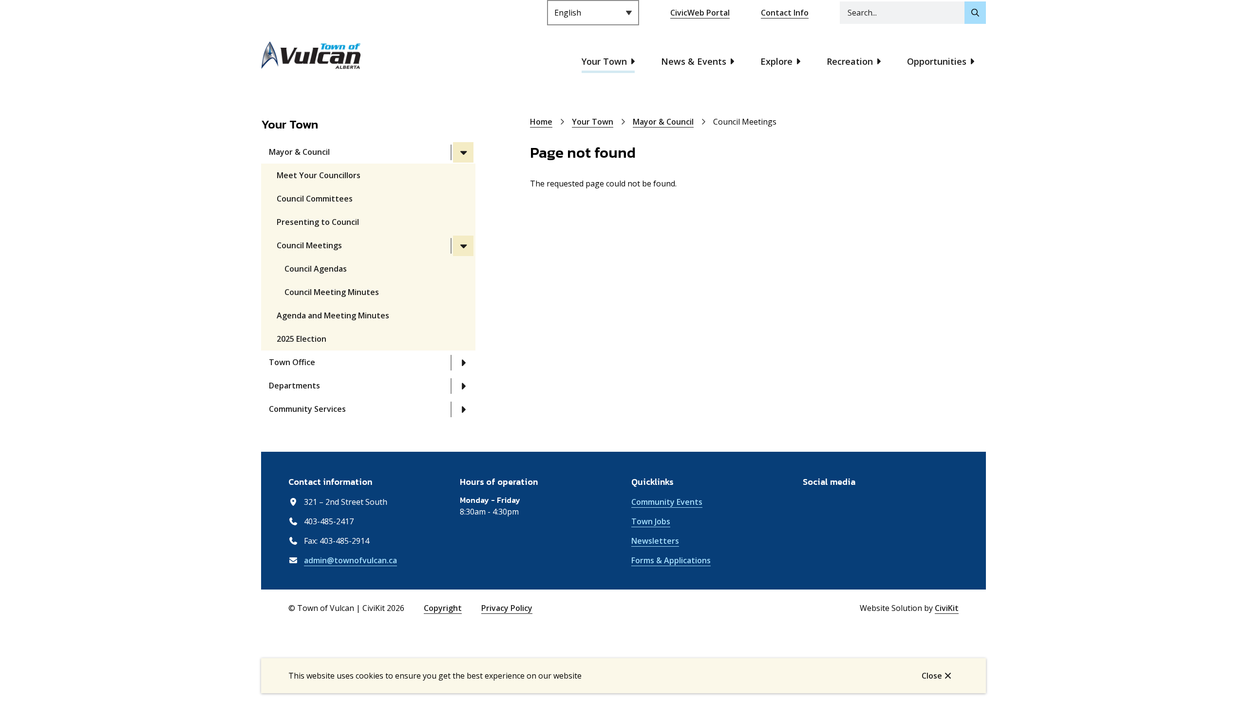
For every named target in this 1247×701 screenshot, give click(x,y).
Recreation (850, 61)
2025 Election (301, 338)
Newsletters (655, 540)
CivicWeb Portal (700, 12)
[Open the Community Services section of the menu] (463, 409)
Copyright (443, 608)
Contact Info (785, 12)
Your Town (604, 61)
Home (541, 121)
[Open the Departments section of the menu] (463, 386)
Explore (776, 61)
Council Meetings (309, 245)
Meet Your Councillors (318, 175)
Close (932, 675)
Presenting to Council (318, 222)
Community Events (666, 502)
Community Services (307, 409)
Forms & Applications (671, 560)
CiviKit (947, 608)
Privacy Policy (506, 608)
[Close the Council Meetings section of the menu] (463, 246)
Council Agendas (315, 268)
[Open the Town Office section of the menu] (463, 362)
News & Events (693, 61)
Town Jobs (650, 521)
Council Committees (315, 198)
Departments (294, 385)
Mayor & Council (299, 152)
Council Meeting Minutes (331, 292)
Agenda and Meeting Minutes (333, 315)
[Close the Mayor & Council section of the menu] (463, 152)
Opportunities (936, 61)
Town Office (292, 362)
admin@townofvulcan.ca (350, 560)
